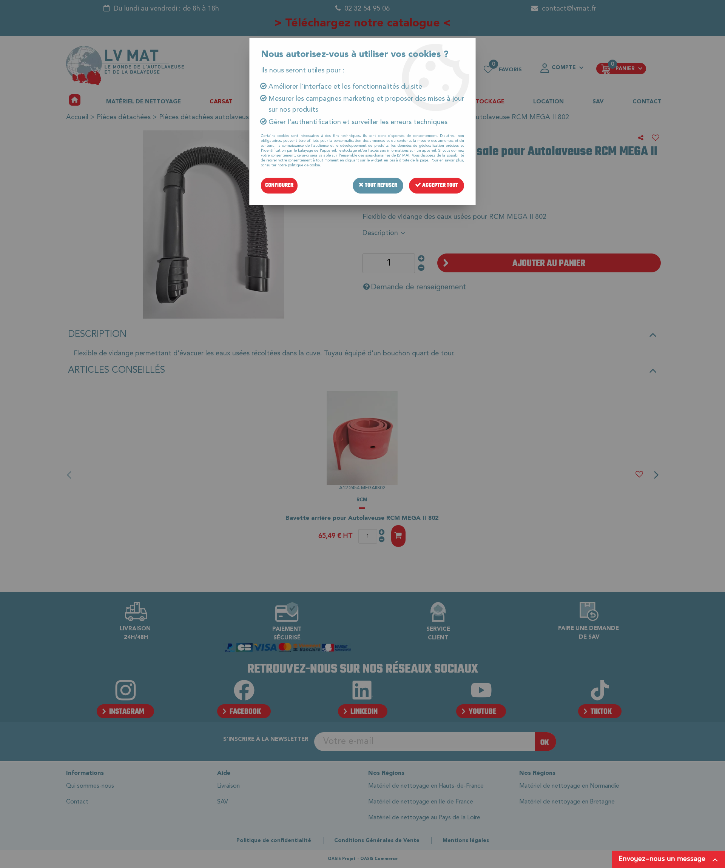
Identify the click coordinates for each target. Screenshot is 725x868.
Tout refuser (380, 185)
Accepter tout (439, 185)
